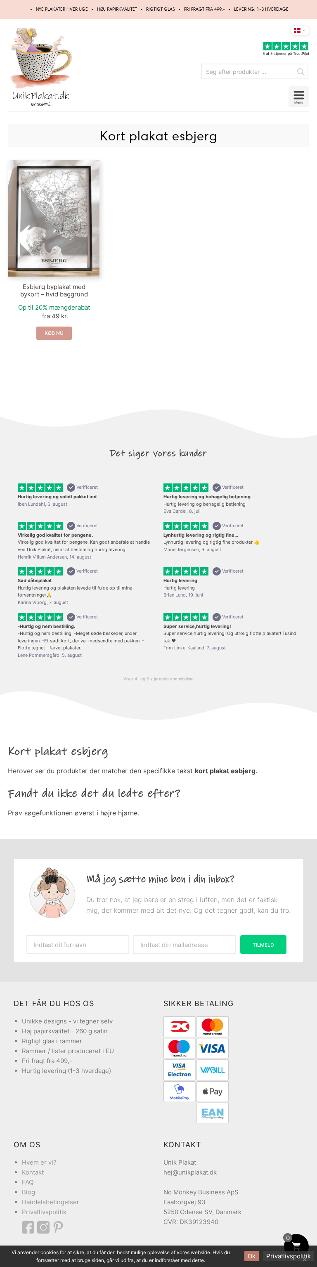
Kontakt (33, 1172)
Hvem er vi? (39, 1162)
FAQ (27, 1182)
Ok (251, 1256)
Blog (28, 1192)
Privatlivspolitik (44, 1212)
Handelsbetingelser (50, 1202)
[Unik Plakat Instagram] (44, 1227)
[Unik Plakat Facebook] (29, 1227)
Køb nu (54, 333)
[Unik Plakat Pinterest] (58, 1227)
